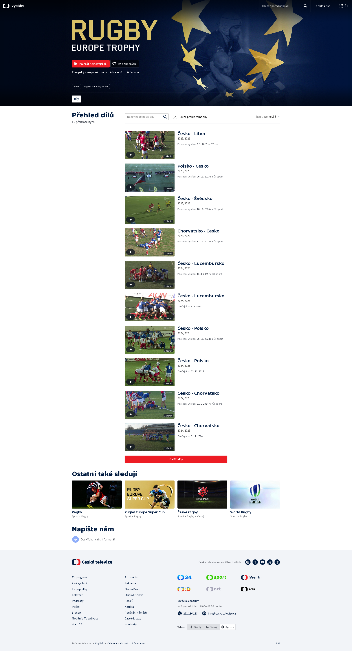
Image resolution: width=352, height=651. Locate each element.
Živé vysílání (79, 583)
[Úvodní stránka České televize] (92, 562)
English (99, 643)
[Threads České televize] (277, 562)
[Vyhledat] (165, 117)
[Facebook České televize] (255, 562)
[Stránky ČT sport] (216, 578)
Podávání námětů (136, 612)
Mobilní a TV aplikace (85, 618)
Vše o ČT (77, 624)
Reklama (130, 583)
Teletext (77, 595)
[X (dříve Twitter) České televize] (270, 562)
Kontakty (131, 624)
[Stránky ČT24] (184, 578)
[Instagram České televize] (248, 562)
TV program (79, 577)
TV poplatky (79, 589)
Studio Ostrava (134, 595)
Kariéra (129, 606)
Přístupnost (138, 643)
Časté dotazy (133, 618)
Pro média (131, 577)
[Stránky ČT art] (213, 590)
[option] (195, 627)
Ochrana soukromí (117, 643)
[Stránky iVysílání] (252, 578)
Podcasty (77, 601)
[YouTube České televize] (262, 562)
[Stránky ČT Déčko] (183, 590)
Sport (76, 86)
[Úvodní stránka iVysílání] (17, 6)
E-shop (76, 612)
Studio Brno (132, 589)
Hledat (305, 6)
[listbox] (211, 627)
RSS (278, 643)
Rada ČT (130, 601)
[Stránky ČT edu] (248, 590)
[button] (151, 145)
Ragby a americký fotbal (96, 86)
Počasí (76, 606)
